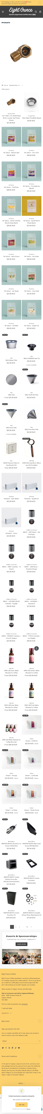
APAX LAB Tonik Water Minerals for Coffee (31, 706)
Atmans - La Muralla (31, 775)
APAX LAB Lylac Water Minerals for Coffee (11, 706)
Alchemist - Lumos (11, 533)
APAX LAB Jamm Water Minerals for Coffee (11, 672)
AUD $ (21, 1083)
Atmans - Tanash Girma (31, 810)
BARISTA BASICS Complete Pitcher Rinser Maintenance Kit (31, 914)
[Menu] (3, 12)
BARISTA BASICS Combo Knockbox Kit (11, 914)
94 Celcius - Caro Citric (31, 153)
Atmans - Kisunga (11, 775)
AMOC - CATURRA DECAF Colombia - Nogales (11, 602)
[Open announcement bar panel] (39, 2)
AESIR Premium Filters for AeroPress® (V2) (11, 464)
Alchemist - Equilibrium (31, 499)
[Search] (36, 12)
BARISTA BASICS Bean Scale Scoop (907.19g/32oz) (31, 845)
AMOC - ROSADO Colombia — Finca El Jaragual (11, 637)
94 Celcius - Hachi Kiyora (11, 256)
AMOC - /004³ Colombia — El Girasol (11, 568)
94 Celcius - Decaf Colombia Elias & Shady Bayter (11, 222)
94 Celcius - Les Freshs (31, 256)
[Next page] (31, 927)
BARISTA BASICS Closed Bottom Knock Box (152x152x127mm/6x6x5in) (11, 879)
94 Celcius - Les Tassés (11, 291)
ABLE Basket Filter (11, 360)
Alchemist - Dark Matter (11, 499)
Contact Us (5, 1013)
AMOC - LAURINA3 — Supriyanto (31, 602)
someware (24, 1004)
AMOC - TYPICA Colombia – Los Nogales (31, 637)
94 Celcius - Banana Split (11, 153)
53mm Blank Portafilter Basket (31, 118)
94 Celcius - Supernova (31, 326)
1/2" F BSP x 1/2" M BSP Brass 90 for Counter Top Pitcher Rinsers (11, 118)
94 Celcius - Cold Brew (11, 187)
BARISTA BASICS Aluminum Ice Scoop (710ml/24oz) (11, 845)
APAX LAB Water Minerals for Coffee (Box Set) (11, 741)
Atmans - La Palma (11, 810)
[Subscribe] (39, 1041)
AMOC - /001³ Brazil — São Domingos (31, 533)
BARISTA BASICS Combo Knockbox (31, 879)
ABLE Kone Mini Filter (31, 429)
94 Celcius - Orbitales (11, 326)
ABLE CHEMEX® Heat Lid (32, 358)
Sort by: (6, 85)
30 (27, 927)
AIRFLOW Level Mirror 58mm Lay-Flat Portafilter (31, 464)
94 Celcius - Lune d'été (31, 291)
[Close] (1, 1095)
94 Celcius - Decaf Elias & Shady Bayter (32, 222)
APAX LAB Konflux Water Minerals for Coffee (32, 672)
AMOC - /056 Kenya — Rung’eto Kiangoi (31, 568)
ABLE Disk (11, 395)
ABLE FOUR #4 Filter (31, 395)
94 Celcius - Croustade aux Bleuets (31, 187)
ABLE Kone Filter (11, 428)
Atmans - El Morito (32, 741)
